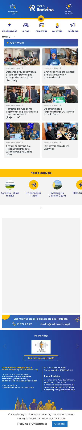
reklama (73, 31)
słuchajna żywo (69, 12)
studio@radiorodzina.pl (55, 324)
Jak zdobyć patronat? (41, 358)
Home (6, 36)
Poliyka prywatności (32, 423)
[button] (4, 346)
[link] (33, 188)
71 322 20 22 (24, 324)
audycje (57, 31)
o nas (25, 31)
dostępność (9, 31)
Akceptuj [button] (59, 423)
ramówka (41, 31)
